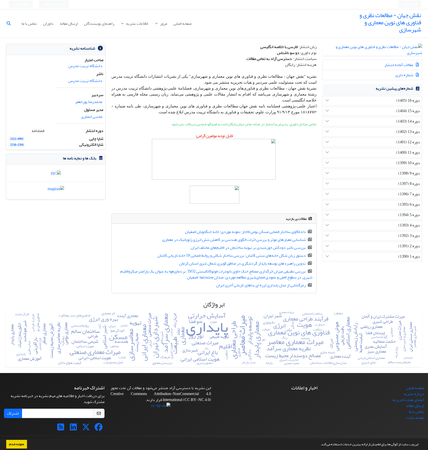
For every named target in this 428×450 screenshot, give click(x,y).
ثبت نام (18, 4)
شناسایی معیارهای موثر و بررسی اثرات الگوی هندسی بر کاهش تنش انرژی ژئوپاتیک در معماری (234, 239)
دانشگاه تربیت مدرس (85, 66)
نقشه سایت (415, 417)
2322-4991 (17, 139)
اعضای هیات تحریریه (408, 399)
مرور (163, 23)
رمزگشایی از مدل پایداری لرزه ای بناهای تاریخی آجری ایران (261, 285)
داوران (48, 23)
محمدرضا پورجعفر (88, 101)
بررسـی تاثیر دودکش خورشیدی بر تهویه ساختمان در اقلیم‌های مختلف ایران (248, 247)
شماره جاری (404, 75)
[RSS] (61, 428)
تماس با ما (29, 23)
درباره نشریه (414, 394)
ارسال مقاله (69, 23)
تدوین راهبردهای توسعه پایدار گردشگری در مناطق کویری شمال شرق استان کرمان (242, 263)
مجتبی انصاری (91, 116)
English (408, 4)
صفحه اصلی (182, 23)
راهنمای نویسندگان (99, 23)
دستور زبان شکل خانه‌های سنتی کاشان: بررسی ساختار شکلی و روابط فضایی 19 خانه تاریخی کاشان (232, 255)
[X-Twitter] (86, 428)
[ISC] (56, 174)
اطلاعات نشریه (136, 23)
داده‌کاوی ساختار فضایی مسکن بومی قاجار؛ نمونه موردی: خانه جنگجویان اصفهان (245, 231)
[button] (319, 445)
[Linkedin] (73, 428)
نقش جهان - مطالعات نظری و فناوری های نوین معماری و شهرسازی (390, 22)
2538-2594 (17, 145)
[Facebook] (99, 428)
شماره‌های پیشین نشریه (394, 88)
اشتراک (13, 413)
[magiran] (56, 190)
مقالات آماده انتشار (399, 65)
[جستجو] (10, 23)
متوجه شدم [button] (16, 444)
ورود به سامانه (52, 4)
